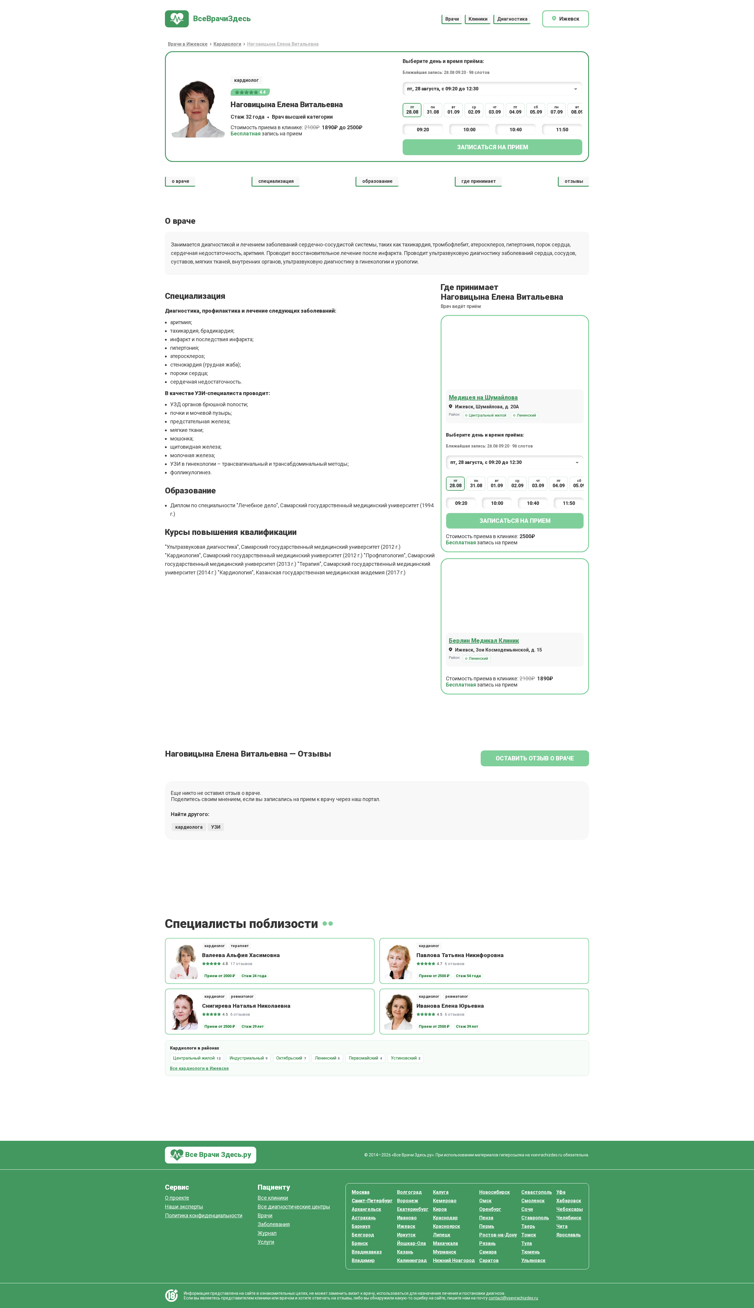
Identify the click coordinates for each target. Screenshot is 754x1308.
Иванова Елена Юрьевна (450, 1006)
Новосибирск (494, 1192)
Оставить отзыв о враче (535, 758)
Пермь (486, 1226)
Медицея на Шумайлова (483, 397)
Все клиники (273, 1198)
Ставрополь (535, 1218)
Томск (528, 1235)
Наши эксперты (184, 1207)
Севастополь (536, 1192)
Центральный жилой (487, 415)
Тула (526, 1243)
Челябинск (568, 1218)
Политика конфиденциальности (203, 1215)
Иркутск (406, 1235)
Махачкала (445, 1243)
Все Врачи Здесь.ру (217, 1154)
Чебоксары (569, 1209)
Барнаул (361, 1226)
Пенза (486, 1218)
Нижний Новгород (454, 1260)
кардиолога (189, 827)
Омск (485, 1200)
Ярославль (568, 1235)
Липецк (441, 1235)
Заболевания (274, 1224)
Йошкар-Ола (411, 1243)
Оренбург (490, 1209)
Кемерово (445, 1200)
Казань (405, 1252)
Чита (562, 1226)
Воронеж (407, 1200)
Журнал (267, 1233)
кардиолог (246, 80)
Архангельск (366, 1209)
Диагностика (512, 19)
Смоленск (533, 1200)
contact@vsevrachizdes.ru (513, 1298)
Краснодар (445, 1218)
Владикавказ (367, 1252)
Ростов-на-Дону (498, 1235)
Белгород (363, 1235)
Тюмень (530, 1252)
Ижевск (406, 1226)
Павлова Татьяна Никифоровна (460, 955)
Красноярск (446, 1226)
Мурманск (444, 1252)
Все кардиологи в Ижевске (199, 1068)
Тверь (528, 1226)
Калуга (441, 1192)
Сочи (527, 1209)
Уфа (561, 1192)
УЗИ (215, 827)
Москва (360, 1192)
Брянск (360, 1243)
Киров (440, 1209)
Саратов (489, 1260)
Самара (488, 1252)
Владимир (363, 1260)
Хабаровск (568, 1200)
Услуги (266, 1242)
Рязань (487, 1243)
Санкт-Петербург (372, 1200)
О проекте (177, 1198)
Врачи (452, 19)
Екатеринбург (413, 1209)
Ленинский (526, 415)
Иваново (407, 1218)
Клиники (478, 19)
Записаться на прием (492, 147)
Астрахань (364, 1218)
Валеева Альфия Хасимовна (241, 955)
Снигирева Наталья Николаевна (246, 1006)
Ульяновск (533, 1260)
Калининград (412, 1260)
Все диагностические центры (294, 1207)
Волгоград (409, 1192)
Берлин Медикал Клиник (484, 640)
